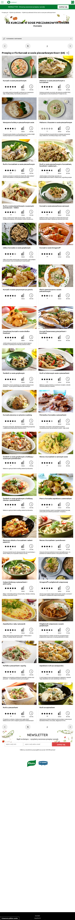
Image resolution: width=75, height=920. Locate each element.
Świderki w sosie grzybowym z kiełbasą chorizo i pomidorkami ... (18, 499)
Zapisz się (61, 744)
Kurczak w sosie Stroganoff (50, 248)
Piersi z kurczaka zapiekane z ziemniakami (56, 498)
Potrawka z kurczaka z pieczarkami (53, 415)
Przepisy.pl (5, 12)
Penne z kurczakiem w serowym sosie (54, 457)
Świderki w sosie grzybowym (14, 373)
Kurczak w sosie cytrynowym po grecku (18, 290)
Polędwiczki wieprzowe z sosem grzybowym (52, 624)
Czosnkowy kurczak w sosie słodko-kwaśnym (16, 332)
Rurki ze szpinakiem (47, 707)
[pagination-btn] (70, 46)
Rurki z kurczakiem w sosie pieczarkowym (19, 164)
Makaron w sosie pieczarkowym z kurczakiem (52, 81)
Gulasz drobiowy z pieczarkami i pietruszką (15, 583)
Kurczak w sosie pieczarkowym (14, 81)
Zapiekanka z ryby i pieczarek (14, 624)
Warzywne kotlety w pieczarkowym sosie (18, 122)
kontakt (37, 915)
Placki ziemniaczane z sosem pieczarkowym (50, 290)
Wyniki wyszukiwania (15, 12)
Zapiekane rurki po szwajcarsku (52, 666)
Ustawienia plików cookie (10, 918)
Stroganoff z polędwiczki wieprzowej (54, 582)
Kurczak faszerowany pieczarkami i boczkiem (53, 332)
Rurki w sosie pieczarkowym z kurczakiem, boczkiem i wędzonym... (56, 165)
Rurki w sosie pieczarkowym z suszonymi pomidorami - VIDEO (18, 207)
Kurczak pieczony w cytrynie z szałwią (17, 415)
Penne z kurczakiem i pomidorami (52, 540)
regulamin (37, 918)
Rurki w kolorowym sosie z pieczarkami (54, 373)
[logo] (11, 2)
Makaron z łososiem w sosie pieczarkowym (56, 122)
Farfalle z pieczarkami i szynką (14, 666)
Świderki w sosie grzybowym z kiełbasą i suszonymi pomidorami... (18, 457)
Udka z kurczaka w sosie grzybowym (17, 248)
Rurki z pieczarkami (10, 707)
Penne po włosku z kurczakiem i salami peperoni (17, 541)
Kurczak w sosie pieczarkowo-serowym (54, 206)
